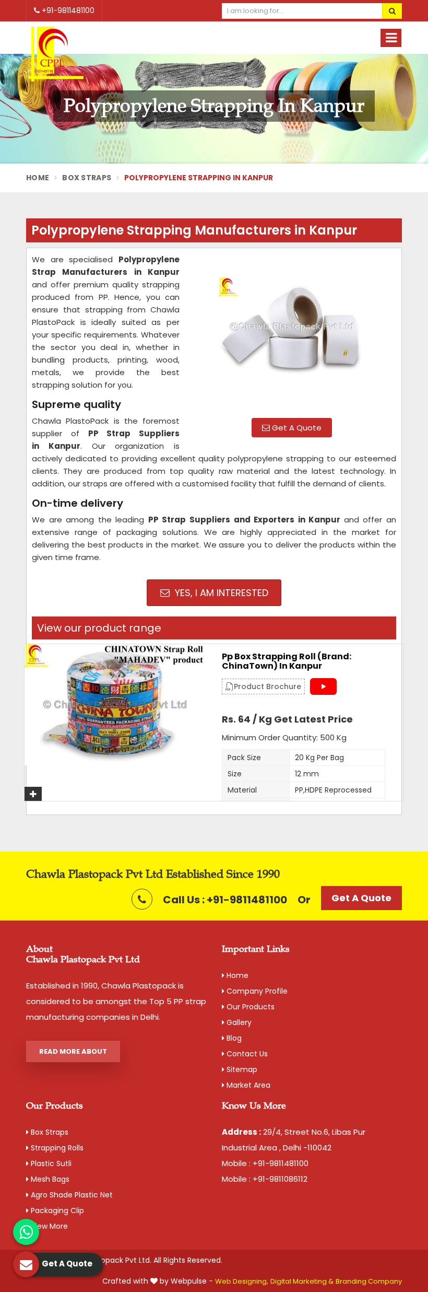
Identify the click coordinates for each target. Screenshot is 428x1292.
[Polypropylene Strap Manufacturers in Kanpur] (291, 331)
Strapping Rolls (56, 1148)
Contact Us (246, 1054)
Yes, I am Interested (220, 592)
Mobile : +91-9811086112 (264, 1178)
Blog (233, 1038)
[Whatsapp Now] (26, 1232)
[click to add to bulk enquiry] (33, 794)
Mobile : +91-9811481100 (265, 1163)
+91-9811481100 (67, 10)
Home (37, 177)
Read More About (73, 1051)
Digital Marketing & (302, 1281)
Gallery (238, 1022)
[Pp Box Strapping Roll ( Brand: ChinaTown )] (115, 704)
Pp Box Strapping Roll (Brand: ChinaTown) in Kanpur (286, 661)
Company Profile (256, 991)
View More (48, 1226)
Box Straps (86, 177)
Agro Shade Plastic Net (71, 1195)
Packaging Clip (56, 1210)
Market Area (247, 1085)
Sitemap (240, 1069)
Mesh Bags (49, 1179)
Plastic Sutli (50, 1163)
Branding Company (369, 1281)
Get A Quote (296, 427)
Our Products (249, 1007)
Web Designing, (241, 1281)
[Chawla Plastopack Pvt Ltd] (56, 54)
